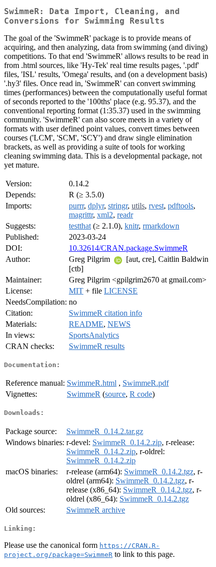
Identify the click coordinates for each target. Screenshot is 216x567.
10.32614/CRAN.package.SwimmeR (128, 248)
